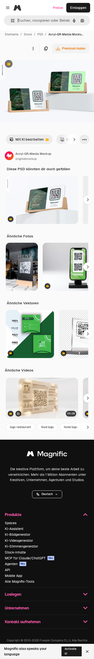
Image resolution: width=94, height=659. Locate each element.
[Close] (87, 651)
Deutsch (47, 494)
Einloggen (78, 8)
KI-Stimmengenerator (21, 546)
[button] (47, 494)
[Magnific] (47, 455)
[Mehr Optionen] (33, 48)
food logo (47, 427)
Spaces (10, 523)
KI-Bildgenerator (17, 534)
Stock (28, 34)
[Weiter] (74, 139)
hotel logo (70, 427)
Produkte (13, 514)
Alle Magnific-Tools (19, 581)
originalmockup (26, 159)
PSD (40, 34)
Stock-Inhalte (15, 552)
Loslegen (13, 594)
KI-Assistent (14, 529)
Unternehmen (17, 607)
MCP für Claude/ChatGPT (29, 558)
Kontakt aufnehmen (22, 621)
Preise (58, 8)
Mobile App (13, 576)
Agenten (15, 564)
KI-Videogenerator (19, 540)
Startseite (12, 34)
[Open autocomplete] (10, 20)
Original (31, 64)
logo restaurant (20, 427)
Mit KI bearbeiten (26, 140)
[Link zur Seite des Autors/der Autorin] (9, 156)
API (7, 570)
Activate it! (70, 651)
